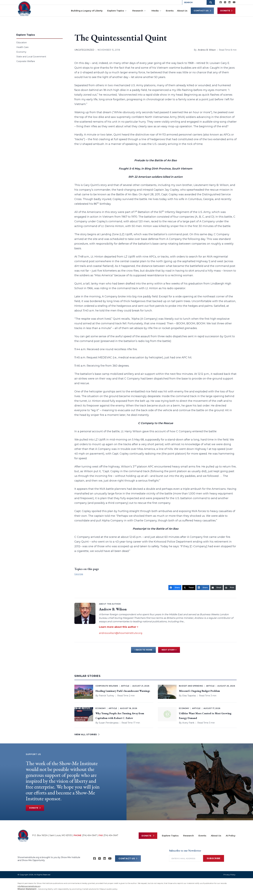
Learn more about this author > (118, 627)
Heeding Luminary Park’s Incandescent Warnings (122, 691)
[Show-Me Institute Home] (24, 8)
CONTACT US (127, 858)
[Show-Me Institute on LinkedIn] (229, 2)
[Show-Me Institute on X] (225, 2)
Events (169, 10)
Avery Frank (188, 722)
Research (137, 10)
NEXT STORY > (169, 650)
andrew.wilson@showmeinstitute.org (120, 633)
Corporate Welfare (25, 61)
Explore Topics (115, 10)
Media (155, 10)
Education (21, 42)
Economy (21, 52)
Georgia (78, 574)
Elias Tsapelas (189, 695)
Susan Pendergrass (108, 722)
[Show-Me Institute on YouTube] (234, 2)
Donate (225, 10)
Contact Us (201, 10)
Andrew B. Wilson (207, 50)
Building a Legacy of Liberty (87, 10)
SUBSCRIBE (213, 858)
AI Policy (230, 835)
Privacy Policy (229, 874)
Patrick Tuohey (106, 695)
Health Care (22, 47)
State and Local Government (31, 56)
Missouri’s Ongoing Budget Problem (199, 691)
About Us (182, 10)
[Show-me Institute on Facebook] (221, 2)
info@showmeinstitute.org (29, 886)
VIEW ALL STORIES (85, 734)
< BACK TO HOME (143, 650)
